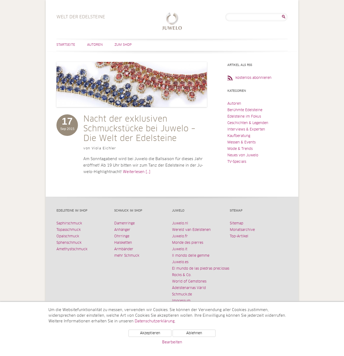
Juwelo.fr (180, 236)
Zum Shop (123, 45)
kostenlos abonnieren (253, 78)
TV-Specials (236, 162)
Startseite (65, 45)
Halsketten (123, 243)
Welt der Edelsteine (172, 22)
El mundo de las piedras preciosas (200, 268)
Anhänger (122, 230)
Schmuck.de (182, 294)
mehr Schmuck (126, 256)
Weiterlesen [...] (136, 172)
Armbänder (123, 249)
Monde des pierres (187, 243)
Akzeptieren (150, 333)
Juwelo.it (179, 249)
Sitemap (236, 223)
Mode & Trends (240, 149)
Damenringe (124, 223)
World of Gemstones (189, 281)
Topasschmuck (68, 230)
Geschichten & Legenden (247, 123)
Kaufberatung (238, 136)
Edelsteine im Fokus (244, 116)
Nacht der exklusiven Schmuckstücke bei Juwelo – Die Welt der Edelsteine (139, 129)
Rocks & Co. (181, 275)
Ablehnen (194, 333)
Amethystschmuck (71, 249)
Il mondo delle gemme (190, 256)
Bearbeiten (172, 342)
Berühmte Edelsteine (244, 110)
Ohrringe (121, 236)
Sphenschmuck (68, 243)
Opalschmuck (67, 236)
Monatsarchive (242, 230)
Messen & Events (241, 142)
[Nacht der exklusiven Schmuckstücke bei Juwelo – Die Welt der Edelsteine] (131, 112)
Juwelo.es (180, 262)
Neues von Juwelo (242, 155)
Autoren (95, 45)
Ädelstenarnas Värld (189, 288)
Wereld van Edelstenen (191, 230)
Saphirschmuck (69, 223)
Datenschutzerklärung (155, 321)
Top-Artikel (239, 236)
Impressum (181, 301)
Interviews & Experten (246, 129)
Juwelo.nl (180, 223)
